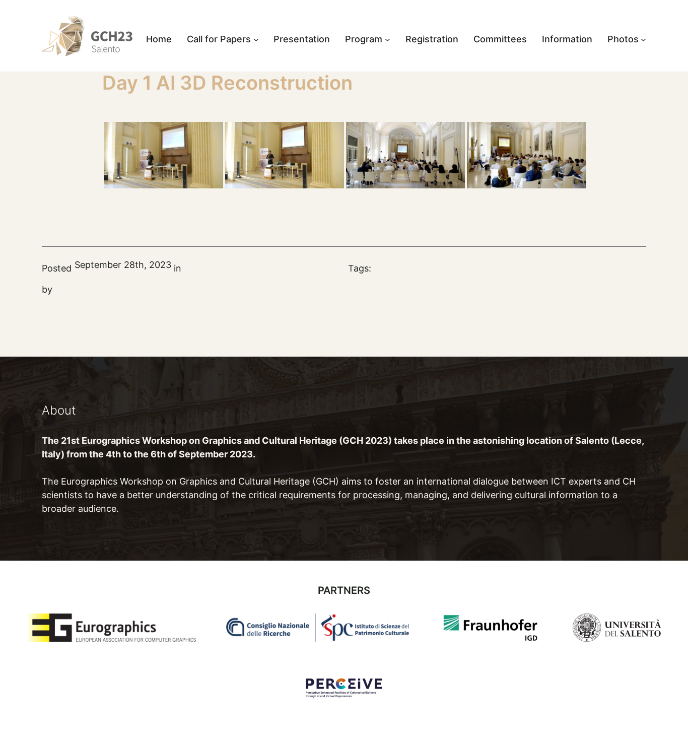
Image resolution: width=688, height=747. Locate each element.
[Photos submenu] (643, 39)
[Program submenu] (387, 39)
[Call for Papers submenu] (256, 39)
